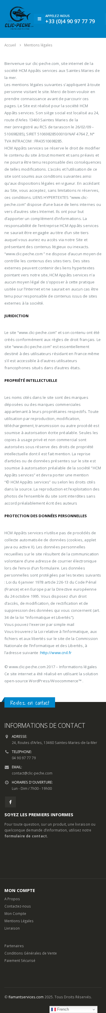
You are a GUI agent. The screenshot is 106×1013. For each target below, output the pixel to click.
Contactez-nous (17, 906)
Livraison (12, 928)
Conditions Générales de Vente (30, 953)
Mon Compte (15, 913)
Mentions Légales (19, 920)
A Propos (12, 898)
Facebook (10, 802)
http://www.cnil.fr (56, 652)
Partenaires (14, 945)
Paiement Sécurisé (19, 960)
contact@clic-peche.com (32, 773)
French (62, 1009)
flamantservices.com (26, 996)
